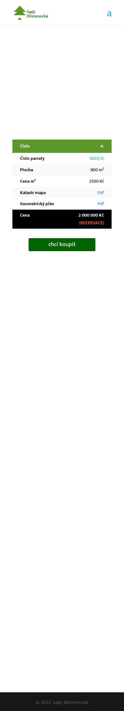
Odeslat (83, 509)
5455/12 (96, 158)
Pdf (101, 192)
